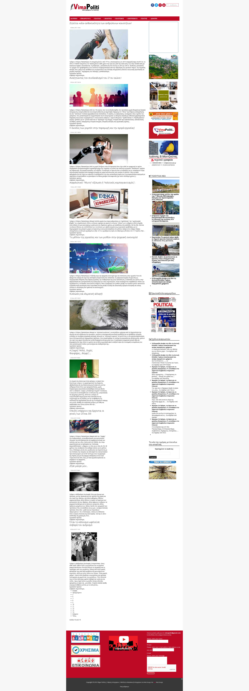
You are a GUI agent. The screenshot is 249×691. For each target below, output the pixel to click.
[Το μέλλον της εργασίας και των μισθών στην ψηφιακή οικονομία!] (99, 264)
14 (73, 612)
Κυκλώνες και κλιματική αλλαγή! (86, 293)
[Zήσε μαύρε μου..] (84, 481)
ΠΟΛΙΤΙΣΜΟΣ (119, 19)
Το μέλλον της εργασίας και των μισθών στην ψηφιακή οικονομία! (104, 237)
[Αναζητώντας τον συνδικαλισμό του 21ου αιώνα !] (99, 95)
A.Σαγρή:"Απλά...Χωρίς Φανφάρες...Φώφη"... (81, 352)
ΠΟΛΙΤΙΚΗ (97, 19)
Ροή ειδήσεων (124, 687)
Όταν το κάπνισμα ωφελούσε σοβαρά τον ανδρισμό (85, 523)
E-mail (149, 653)
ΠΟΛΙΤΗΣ (144, 19)
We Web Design (157, 682)
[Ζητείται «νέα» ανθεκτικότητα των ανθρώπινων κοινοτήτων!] (99, 49)
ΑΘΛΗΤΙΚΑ (108, 19)
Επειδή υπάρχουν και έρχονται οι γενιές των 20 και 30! (87, 412)
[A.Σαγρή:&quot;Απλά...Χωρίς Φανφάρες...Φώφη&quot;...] (84, 368)
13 (73, 610)
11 (73, 606)
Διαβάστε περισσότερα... (77, 75)
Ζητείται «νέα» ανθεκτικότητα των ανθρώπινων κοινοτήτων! (101, 23)
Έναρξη (74, 591)
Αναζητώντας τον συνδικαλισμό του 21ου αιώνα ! (95, 77)
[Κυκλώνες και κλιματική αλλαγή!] (99, 318)
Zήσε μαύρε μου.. (79, 465)
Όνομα (149, 645)
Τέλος (74, 616)
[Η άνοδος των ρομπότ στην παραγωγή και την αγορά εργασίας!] (99, 149)
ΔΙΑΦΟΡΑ (153, 19)
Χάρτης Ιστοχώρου (113, 682)
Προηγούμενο (77, 593)
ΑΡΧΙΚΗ (74, 19)
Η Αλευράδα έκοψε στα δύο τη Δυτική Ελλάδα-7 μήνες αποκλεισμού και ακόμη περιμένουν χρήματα (165, 345)
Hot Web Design (146, 682)
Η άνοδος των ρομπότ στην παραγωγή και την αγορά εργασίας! (102, 127)
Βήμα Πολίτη (102, 682)
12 (73, 608)
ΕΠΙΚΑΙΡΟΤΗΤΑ (85, 19)
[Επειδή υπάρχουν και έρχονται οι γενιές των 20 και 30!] (84, 426)
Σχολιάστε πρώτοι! (75, 73)
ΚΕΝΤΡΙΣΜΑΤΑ (132, 19)
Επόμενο (75, 614)
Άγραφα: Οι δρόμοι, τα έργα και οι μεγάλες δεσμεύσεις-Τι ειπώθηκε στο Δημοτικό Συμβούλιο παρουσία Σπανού (165, 369)
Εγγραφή (153, 457)
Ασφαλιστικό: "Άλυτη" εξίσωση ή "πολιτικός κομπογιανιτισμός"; (102, 182)
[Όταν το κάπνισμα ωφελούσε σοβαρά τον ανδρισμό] (84, 550)
